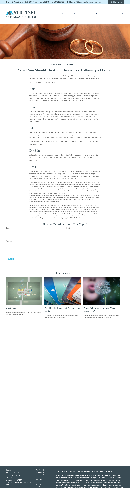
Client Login (117, 2)
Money (38, 484)
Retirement (40, 472)
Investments (11, 307)
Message (9, 241)
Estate (38, 477)
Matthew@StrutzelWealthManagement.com (85, 2)
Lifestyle (39, 486)
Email (68, 228)
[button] (64, 14)
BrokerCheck (107, 471)
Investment (40, 475)
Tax (37, 482)
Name (8, 228)
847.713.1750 (59, 2)
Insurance (39, 479)
